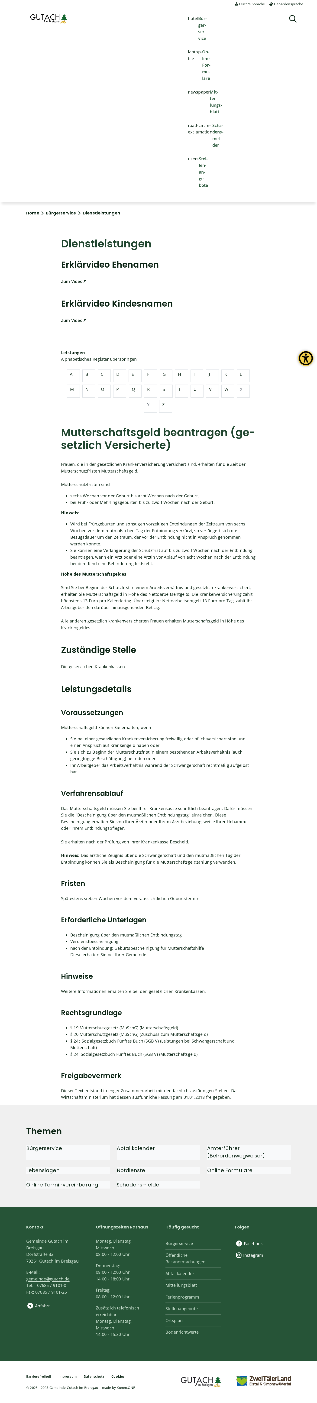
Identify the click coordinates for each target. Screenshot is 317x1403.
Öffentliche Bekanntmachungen (185, 1258)
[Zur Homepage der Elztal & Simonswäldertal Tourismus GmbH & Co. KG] (263, 1380)
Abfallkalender (179, 1273)
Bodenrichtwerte (182, 1332)
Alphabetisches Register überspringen (99, 359)
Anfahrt (42, 1306)
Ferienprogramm (182, 1297)
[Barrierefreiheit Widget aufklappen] (306, 362)
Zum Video (72, 281)
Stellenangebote (203, 172)
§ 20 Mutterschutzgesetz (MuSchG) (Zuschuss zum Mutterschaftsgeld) (139, 1034)
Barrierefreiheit (38, 1376)
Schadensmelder (217, 135)
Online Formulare (206, 65)
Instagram (253, 1255)
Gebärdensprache (288, 4)
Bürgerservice (202, 28)
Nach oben (305, 1328)
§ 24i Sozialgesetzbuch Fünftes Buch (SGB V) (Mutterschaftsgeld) (134, 1054)
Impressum (67, 1376)
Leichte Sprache (252, 4)
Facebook (253, 1243)
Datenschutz (94, 1376)
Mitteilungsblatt (216, 102)
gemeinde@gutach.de (48, 1279)
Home (32, 213)
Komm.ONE (126, 1387)
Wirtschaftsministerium (84, 1097)
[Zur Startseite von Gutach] (49, 18)
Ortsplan (174, 1320)
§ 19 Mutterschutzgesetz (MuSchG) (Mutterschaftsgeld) (124, 1027)
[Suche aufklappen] (293, 18)
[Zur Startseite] (200, 1381)
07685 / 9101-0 (51, 1285)
